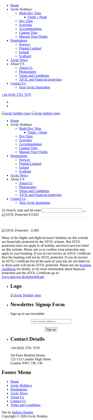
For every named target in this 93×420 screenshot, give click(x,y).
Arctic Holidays (21, 385)
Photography (28, 72)
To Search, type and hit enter (21, 210)
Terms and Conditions (34, 75)
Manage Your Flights (33, 36)
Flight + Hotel (37, 17)
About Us (25, 68)
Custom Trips (28, 32)
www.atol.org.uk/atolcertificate (23, 277)
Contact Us (18, 83)
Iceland (24, 52)
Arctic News (19, 60)
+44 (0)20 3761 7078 (16, 94)
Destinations (18, 40)
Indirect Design (22, 412)
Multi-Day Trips (30, 13)
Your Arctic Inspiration (34, 87)
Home (14, 5)
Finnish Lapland (30, 48)
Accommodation (30, 29)
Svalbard (25, 56)
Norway (24, 44)
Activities (25, 25)
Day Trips (26, 21)
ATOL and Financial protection (40, 79)
